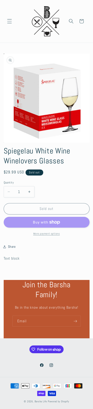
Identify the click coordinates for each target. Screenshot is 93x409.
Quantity (9, 182)
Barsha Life (41, 401)
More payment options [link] (46, 233)
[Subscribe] (75, 321)
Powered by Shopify (58, 401)
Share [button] (12, 246)
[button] (9, 21)
